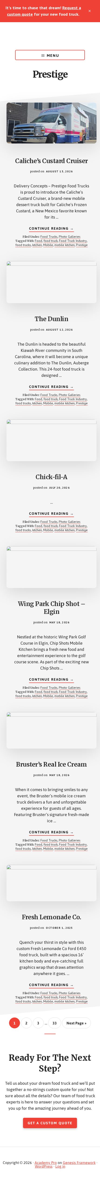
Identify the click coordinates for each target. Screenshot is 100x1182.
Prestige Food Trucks (50, 36)
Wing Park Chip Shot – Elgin (51, 607)
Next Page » (76, 1024)
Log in (60, 1166)
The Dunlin (51, 319)
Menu (53, 55)
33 (56, 1023)
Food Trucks (48, 237)
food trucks (23, 245)
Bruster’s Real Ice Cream (51, 764)
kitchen (37, 245)
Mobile (48, 245)
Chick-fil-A (51, 477)
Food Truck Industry (73, 241)
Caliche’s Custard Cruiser (51, 161)
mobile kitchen (64, 245)
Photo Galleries (69, 237)
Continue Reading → (51, 229)
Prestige (82, 245)
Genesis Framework (79, 1163)
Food (38, 241)
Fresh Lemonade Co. (51, 917)
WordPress (44, 1166)
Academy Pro (46, 1163)
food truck (50, 241)
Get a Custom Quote (50, 1123)
